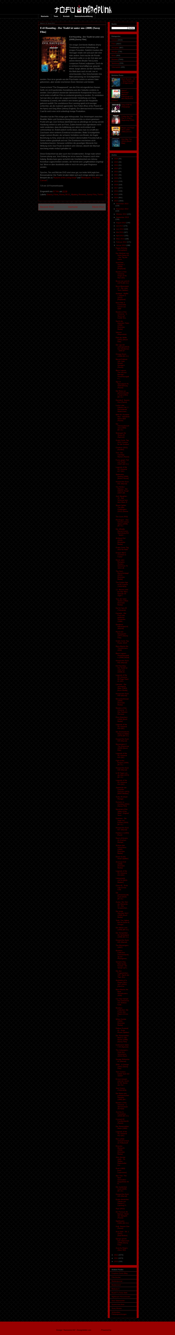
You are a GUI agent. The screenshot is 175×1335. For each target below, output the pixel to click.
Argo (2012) (120, 1209)
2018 (116, 185)
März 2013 (120, 239)
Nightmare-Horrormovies (121, 1297)
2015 (116, 194)
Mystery (74, 195)
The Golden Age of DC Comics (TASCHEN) (122, 584)
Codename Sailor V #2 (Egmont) (122, 1046)
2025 (116, 162)
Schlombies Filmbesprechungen (119, 1313)
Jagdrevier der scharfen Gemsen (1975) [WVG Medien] (122, 790)
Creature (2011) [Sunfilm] (122, 448)
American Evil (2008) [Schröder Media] (121, 865)
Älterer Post (98, 207)
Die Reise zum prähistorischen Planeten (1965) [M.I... (122, 1096)
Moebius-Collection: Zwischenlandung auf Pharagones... (122, 954)
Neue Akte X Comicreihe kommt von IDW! (121, 306)
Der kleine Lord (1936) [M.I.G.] (122, 929)
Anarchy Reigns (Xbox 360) (122, 1249)
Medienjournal (117, 1281)
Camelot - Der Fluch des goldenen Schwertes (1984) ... (121, 617)
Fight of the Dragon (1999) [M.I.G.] (122, 763)
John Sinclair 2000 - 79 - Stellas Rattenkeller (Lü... (121, 1161)
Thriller (100, 195)
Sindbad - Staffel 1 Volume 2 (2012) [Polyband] (122, 296)
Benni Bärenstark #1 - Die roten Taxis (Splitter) (122, 288)
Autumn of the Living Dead (65, 178)
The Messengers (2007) (122, 946)
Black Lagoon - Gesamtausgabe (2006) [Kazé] (122, 655)
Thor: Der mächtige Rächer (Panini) (122, 455)
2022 (116, 172)
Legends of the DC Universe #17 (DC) (121, 469)
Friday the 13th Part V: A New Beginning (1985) (127, 118)
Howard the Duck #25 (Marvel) (122, 1195)
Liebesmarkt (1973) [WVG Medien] (121, 880)
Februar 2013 (121, 242)
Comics (114, 40)
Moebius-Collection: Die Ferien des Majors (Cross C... (122, 1012)
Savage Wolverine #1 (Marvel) (122, 1060)
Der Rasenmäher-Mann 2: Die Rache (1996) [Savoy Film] (122, 1038)
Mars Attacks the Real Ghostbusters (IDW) (122, 992)
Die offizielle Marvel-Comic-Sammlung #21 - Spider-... (122, 532)
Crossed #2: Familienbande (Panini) (122, 1121)
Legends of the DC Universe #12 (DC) (121, 1134)
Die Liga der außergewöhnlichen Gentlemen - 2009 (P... (123, 348)
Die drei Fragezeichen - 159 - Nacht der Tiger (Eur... (122, 974)
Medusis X (115, 1289)
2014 (116, 198)
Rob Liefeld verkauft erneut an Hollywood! (122, 1141)
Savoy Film (91, 195)
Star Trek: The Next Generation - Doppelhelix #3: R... (122, 1180)
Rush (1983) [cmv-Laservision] (121, 1170)
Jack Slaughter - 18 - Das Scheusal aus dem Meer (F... (122, 499)
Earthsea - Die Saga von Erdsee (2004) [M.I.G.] (122, 821)
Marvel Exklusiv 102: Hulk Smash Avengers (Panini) (121, 363)
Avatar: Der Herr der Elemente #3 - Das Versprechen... (122, 905)
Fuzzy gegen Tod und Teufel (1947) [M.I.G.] (122, 462)
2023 (116, 168)
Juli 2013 (119, 226)
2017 (116, 188)
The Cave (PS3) (122, 517)
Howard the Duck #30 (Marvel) (122, 695)
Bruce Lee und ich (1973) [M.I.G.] (122, 282)
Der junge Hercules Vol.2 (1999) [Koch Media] (122, 914)
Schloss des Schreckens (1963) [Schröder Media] (121, 849)
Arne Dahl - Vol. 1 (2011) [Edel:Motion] (122, 1234)
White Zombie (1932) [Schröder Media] (121, 1022)
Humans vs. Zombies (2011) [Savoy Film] (122, 804)
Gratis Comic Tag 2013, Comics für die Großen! (122, 442)
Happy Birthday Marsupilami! (121, 249)
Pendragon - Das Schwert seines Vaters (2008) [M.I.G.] (122, 523)
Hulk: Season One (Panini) (122, 1227)
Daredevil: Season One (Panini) (123, 401)
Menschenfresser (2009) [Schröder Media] (122, 702)
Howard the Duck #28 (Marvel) (122, 769)
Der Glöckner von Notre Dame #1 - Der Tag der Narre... (122, 256)
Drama (49, 195)
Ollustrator (96, 1330)
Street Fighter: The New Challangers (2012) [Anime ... (122, 509)
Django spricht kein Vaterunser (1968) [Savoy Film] (122, 1242)
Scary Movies (117, 1308)
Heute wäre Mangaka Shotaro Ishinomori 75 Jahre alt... (122, 564)
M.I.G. (67, 195)
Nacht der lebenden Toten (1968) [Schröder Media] (122, 325)
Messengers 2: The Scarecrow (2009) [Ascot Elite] (122, 747)
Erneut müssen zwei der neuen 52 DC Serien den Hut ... (122, 1082)
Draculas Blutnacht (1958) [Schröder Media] (120, 1150)
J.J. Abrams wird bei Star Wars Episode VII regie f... (122, 592)
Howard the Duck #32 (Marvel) (122, 662)
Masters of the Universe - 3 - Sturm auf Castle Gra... (122, 315)
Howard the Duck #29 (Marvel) (122, 740)
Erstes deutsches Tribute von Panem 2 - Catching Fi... (122, 1202)
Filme (55, 195)
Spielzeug (115, 63)
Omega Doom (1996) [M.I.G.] (122, 355)
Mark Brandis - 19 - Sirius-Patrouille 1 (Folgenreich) (128, 81)
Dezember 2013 (122, 204)
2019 (116, 181)
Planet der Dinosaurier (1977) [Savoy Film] (122, 635)
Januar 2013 (121, 245)
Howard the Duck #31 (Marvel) (122, 483)
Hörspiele (115, 48)
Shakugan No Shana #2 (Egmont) (121, 435)
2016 (116, 191)
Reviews (82, 195)
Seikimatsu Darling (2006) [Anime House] (122, 476)
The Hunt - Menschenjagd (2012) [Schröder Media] (122, 575)
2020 (116, 178)
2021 (116, 175)
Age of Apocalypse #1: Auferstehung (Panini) (122, 385)
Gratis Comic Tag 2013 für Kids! (122, 548)
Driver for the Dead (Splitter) (122, 858)
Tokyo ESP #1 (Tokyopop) (126, 106)
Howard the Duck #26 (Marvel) (122, 941)
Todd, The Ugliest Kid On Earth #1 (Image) (123, 922)
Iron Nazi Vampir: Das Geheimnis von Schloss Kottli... (122, 1002)
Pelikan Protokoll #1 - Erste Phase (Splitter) (122, 1030)
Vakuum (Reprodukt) (121, 333)
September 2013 (122, 217)
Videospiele (116, 67)
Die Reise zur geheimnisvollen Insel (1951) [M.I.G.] (122, 394)
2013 (116, 201)
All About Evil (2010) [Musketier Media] (120, 541)
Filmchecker (116, 1277)
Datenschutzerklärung (84, 16)
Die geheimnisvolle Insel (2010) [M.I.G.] (122, 896)
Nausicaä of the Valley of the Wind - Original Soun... (122, 812)
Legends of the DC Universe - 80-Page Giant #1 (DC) (122, 678)
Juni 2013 (120, 229)
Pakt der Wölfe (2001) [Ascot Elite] (122, 340)
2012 (116, 1255)
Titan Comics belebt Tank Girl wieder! (122, 1074)
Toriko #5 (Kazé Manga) (122, 798)
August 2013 (121, 223)
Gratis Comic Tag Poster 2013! (122, 642)
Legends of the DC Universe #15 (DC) (121, 755)
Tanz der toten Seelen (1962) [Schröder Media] (122, 602)
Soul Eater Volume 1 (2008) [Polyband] (120, 265)
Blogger (115, 1330)
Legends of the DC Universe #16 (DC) (121, 726)
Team (56, 16)
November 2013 (122, 209)
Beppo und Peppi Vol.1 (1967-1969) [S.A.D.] (127, 130)
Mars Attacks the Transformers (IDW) (122, 648)
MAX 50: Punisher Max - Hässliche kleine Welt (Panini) (123, 417)
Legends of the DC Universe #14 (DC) (121, 782)
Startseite (45, 16)
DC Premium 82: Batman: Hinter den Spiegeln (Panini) (122, 1215)
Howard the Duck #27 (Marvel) (122, 829)
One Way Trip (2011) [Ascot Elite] (126, 141)
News (114, 55)
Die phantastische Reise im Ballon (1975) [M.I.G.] (122, 734)
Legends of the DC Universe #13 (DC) (121, 873)
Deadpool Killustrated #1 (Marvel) (122, 627)
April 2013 (120, 236)
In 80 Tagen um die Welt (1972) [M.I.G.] (122, 775)
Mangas (115, 51)
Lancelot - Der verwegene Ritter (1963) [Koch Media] (121, 687)
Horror (61, 195)
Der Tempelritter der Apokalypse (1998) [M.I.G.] (122, 935)
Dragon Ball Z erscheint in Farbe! (121, 555)
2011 (116, 1258)
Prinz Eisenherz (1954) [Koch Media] (122, 719)
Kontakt (66, 16)
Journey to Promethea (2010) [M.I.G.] (122, 1114)
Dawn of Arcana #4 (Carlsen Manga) (122, 840)
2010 (116, 1261)
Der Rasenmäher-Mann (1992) (122, 1127)
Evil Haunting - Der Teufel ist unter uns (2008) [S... (121, 669)
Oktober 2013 (121, 214)
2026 (116, 159)
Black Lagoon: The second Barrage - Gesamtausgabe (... (122, 374)
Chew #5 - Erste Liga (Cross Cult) (122, 887)
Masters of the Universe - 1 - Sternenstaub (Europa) (122, 1106)
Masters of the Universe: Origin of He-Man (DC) (121, 275)
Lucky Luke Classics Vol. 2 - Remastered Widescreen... (122, 408)
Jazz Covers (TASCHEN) (121, 1089)
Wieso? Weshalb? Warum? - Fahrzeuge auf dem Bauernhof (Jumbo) (122, 95)
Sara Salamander (118, 1301)
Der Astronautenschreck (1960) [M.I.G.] (122, 427)
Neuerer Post (47, 207)
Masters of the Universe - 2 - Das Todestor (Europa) (122, 711)
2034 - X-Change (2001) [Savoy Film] (122, 1067)
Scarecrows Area (118, 1304)
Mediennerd (116, 1285)
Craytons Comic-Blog (120, 1273)
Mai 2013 (120, 232)
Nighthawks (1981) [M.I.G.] (122, 1222)
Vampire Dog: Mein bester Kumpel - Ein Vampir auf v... (122, 965)
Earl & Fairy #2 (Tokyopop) (121, 609)
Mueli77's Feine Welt (119, 1293)
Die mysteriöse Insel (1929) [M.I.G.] (121, 1189)
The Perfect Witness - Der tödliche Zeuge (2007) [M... (122, 490)
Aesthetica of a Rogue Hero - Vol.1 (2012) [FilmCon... (122, 983)
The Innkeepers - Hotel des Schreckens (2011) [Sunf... (122, 1053)
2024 (116, 165)
